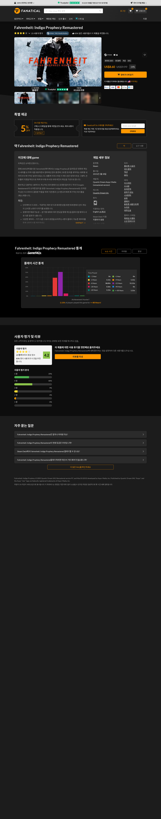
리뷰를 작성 (78, 356)
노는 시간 (108, 251)
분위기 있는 (128, 192)
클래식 (126, 201)
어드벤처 (118, 61)
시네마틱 (127, 195)
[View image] (46, 98)
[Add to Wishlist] (145, 55)
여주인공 (127, 210)
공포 (126, 198)
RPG (129, 61)
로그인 (123, 11)
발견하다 (18, 19)
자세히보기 (79, 223)
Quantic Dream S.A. (101, 193)
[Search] (100, 11)
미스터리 (127, 183)
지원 (145, 19)
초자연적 (127, 189)
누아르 (126, 207)
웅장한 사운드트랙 (131, 204)
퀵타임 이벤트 (129, 218)
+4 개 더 (102, 212)
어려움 (124, 251)
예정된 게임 (51, 19)
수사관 (126, 186)
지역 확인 (134, 81)
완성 (139, 251)
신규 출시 (62, 19)
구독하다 (133, 131)
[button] (24, 3)
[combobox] (81, 11)
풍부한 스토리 (109, 61)
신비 (71, 19)
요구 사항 (139, 146)
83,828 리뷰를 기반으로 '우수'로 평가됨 (95, 3)
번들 (40, 19)
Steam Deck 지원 (99, 217)
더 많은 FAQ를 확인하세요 (80, 467)
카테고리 (29, 19)
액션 (124, 61)
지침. (77, 341)
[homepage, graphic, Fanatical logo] (27, 11)
